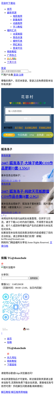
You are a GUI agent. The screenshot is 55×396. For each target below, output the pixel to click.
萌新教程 (11, 51)
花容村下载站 (8, 3)
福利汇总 (11, 30)
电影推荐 (17, 16)
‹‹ (2, 215)
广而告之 (11, 55)
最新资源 (11, 12)
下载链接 (11, 364)
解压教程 (6, 392)
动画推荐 (17, 23)
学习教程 (17, 27)
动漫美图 (17, 34)
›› (5, 215)
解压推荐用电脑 (19, 392)
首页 (9, 9)
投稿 (9, 342)
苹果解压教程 (45, 128)
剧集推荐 (17, 19)
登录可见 (17, 48)
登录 (3, 68)
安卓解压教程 (31, 128)
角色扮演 (17, 37)
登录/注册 (18, 75)
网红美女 (17, 44)
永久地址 (11, 357)
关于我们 (19, 128)
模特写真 (17, 41)
